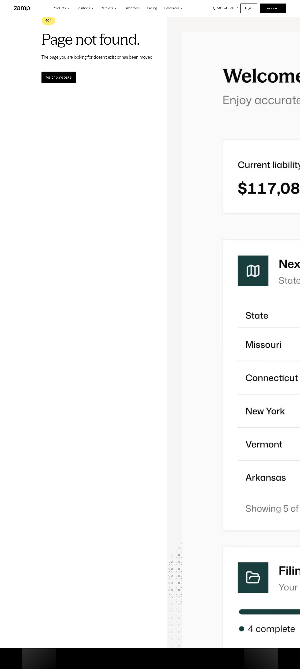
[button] (61, 8)
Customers (131, 8)
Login (248, 8)
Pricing (152, 8)
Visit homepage (59, 77)
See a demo (273, 8)
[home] (22, 8)
